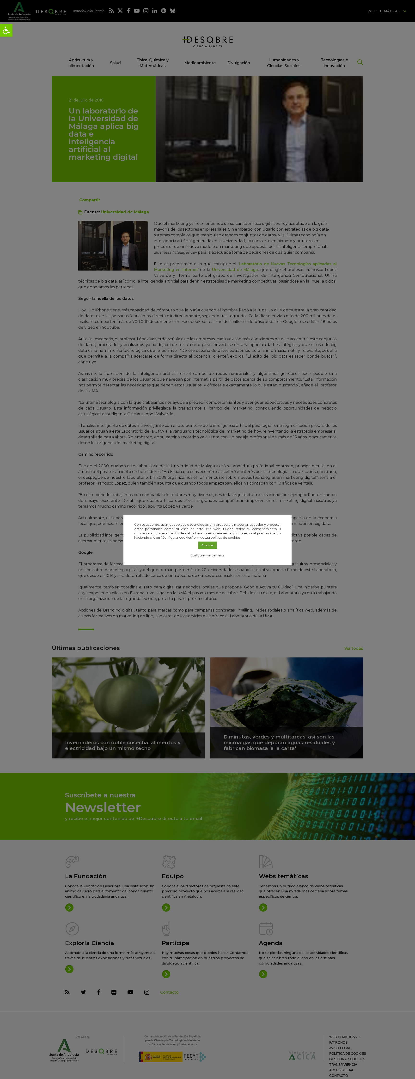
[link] (6, 30)
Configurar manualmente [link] (207, 555)
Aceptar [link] (207, 545)
